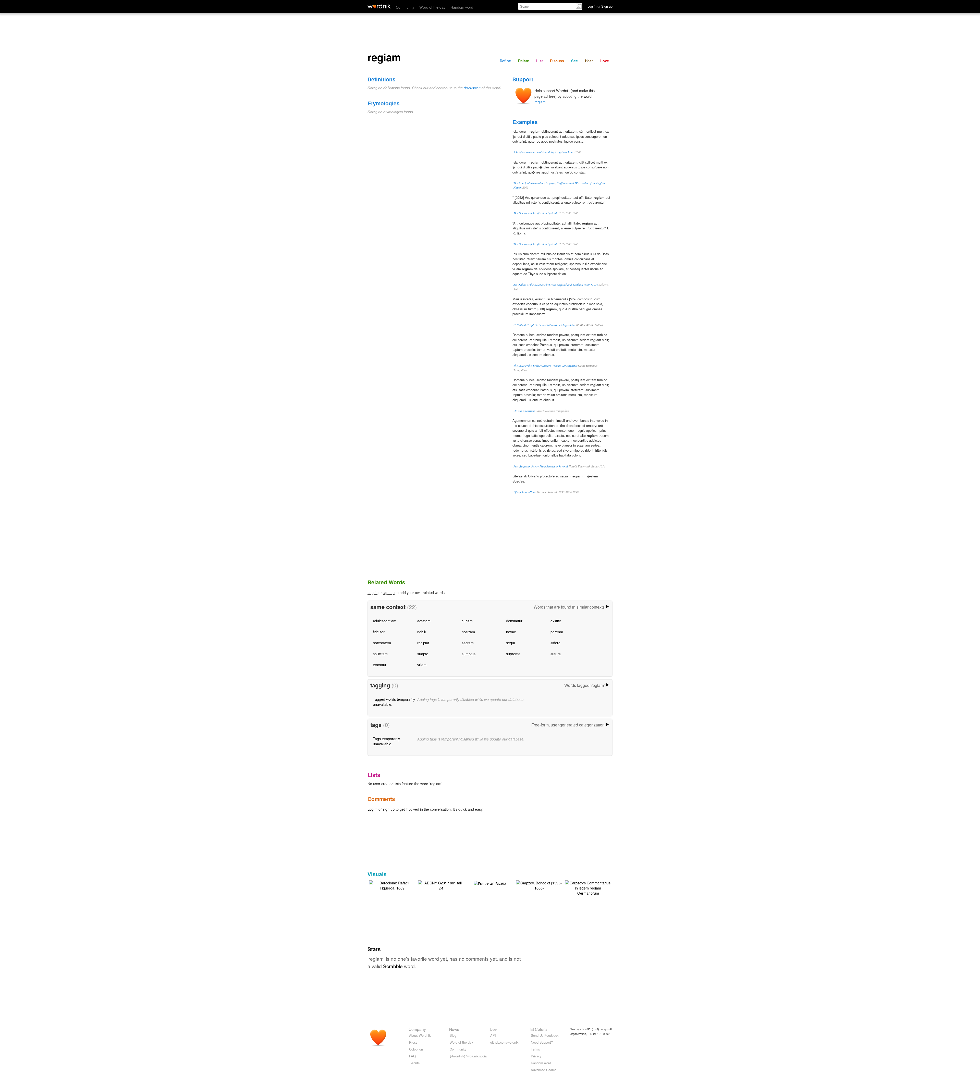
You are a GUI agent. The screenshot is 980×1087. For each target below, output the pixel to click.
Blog (453, 1035)
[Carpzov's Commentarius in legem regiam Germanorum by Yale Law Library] (588, 887)
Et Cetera (538, 1029)
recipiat (423, 642)
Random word (461, 7)
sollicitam (380, 653)
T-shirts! (415, 1062)
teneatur (379, 664)
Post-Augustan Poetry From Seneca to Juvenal (540, 466)
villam (421, 664)
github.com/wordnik (504, 1042)
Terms (535, 1049)
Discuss (557, 60)
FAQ (412, 1056)
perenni (556, 631)
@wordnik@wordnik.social (468, 1056)
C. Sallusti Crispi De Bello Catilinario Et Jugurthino (544, 325)
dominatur (514, 620)
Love (604, 60)
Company (417, 1029)
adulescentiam (384, 620)
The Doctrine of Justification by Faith (535, 213)
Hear (589, 60)
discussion (472, 87)
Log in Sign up (599, 6)
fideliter (379, 631)
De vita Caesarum (524, 411)
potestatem (382, 642)
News (454, 1029)
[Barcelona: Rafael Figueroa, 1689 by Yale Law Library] (392, 884)
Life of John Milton (524, 492)
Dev (493, 1029)
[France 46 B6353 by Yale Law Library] (490, 883)
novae (511, 631)
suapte (422, 653)
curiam (467, 620)
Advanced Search (543, 1069)
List (539, 60)
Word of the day (432, 7)
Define (505, 60)
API (493, 1035)
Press (413, 1042)
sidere (555, 642)
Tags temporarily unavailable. (386, 741)
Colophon (416, 1049)
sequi (510, 642)
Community (405, 7)
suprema (513, 653)
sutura (555, 653)
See (574, 60)
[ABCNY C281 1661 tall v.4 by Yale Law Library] (441, 884)
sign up (389, 592)
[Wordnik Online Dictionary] (379, 6)
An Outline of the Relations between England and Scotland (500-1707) (555, 285)
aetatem (424, 620)
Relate (523, 60)
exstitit (555, 620)
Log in (372, 592)
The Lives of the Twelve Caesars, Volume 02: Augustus (545, 365)
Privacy (536, 1056)
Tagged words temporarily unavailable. (394, 701)
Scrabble (393, 965)
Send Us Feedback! (545, 1035)
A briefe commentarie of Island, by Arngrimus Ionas (543, 152)
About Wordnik (420, 1035)
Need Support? (542, 1042)
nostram (468, 631)
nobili (421, 631)
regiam (540, 101)
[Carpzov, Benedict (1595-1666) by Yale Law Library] (539, 884)
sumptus (468, 653)
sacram (468, 642)
